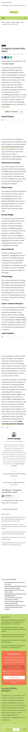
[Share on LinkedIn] (8, 57)
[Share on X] (5, 57)
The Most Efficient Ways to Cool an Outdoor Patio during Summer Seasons (15, 607)
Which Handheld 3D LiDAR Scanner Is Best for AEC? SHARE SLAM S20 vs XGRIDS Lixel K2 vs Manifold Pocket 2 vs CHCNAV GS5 (14, 5)
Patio (22, 22)
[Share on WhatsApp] (11, 57)
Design (8, 22)
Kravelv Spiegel (7, 54)
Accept (16, 729)
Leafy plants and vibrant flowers (13, 147)
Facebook (14, 466)
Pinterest (21, 464)
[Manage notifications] (25, 729)
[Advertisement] (14, 35)
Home (3, 22)
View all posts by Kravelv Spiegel (14, 441)
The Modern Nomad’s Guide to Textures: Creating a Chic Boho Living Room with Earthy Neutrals (14, 526)
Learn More (9, 729)
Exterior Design (15, 22)
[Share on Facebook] (3, 57)
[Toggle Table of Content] (21, 112)
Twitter (16, 464)
